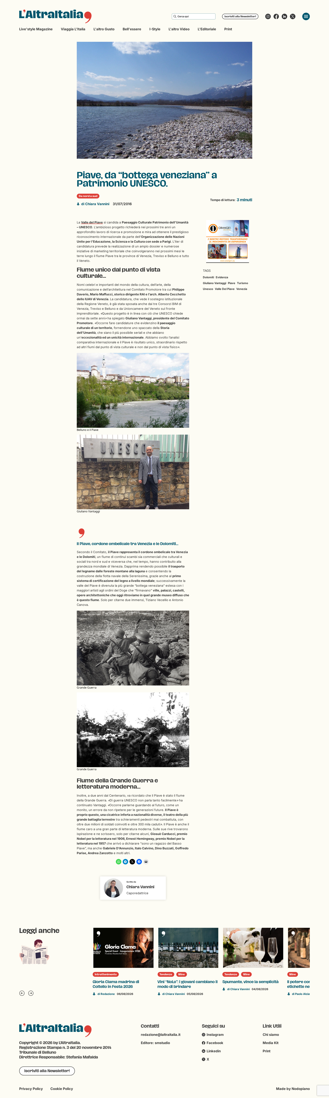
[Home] (55, 16)
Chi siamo (271, 1035)
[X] (292, 16)
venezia (241, 289)
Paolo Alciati (237, 994)
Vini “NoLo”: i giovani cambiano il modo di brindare (123, 984)
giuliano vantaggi (214, 283)
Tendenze (101, 974)
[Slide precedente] (22, 993)
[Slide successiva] (31, 993)
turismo (242, 283)
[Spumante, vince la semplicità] (188, 948)
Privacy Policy (31, 1089)
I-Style (154, 29)
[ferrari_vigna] (227, 241)
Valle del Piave (92, 222)
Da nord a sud (88, 196)
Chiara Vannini (95, 204)
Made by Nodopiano (293, 1089)
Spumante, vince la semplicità (185, 982)
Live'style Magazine (36, 29)
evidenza (222, 277)
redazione (300, 949)
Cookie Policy (61, 1089)
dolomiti (208, 277)
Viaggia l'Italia (73, 29)
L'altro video (179, 29)
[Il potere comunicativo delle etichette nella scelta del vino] (253, 948)
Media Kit (270, 1043)
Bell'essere (132, 29)
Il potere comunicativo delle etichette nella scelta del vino (249, 984)
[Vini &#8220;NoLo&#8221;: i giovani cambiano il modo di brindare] (123, 948)
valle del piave (225, 289)
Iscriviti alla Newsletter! (240, 16)
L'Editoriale (207, 29)
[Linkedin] (284, 16)
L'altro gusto (104, 29)
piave (231, 283)
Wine (116, 974)
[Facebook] (276, 16)
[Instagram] (268, 16)
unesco (208, 289)
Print (228, 29)
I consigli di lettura (301, 929)
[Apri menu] (306, 16)
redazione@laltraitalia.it (160, 1035)
